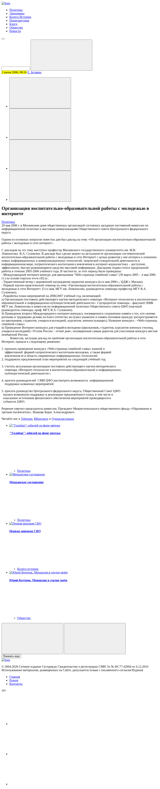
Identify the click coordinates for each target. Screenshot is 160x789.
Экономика (16, 13)
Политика (16, 10)
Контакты (15, 683)
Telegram (26, 418)
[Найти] (61, 55)
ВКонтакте (41, 418)
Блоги (13, 24)
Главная (14, 676)
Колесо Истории (20, 17)
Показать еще (11, 656)
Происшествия (19, 20)
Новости (15, 31)
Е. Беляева (34, 72)
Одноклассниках (63, 418)
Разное (13, 680)
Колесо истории (27, 569)
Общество (16, 27)
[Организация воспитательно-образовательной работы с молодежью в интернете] (40, 92)
